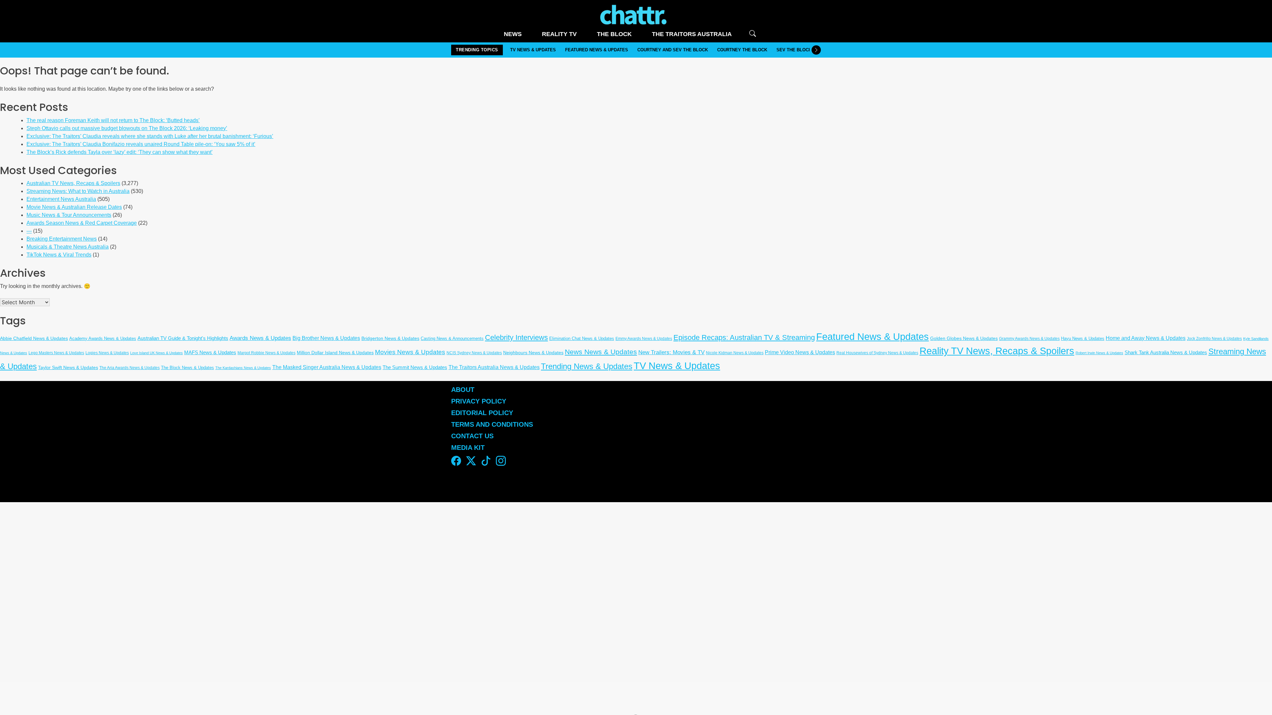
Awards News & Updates (260, 338)
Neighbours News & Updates (533, 352)
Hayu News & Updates (1082, 338)
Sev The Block (794, 49)
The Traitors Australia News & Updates (494, 367)
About (462, 389)
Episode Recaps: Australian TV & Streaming (744, 337)
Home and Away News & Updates (1146, 338)
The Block (614, 34)
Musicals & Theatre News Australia (67, 247)
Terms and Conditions (492, 424)
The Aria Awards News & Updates (129, 367)
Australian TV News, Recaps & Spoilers (73, 183)
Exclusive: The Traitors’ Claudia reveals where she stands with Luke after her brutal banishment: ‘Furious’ (149, 136)
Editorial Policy (483, 412)
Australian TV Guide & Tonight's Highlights (182, 338)
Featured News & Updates (596, 49)
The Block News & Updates (187, 367)
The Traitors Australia (692, 34)
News (513, 34)
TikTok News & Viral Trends (58, 255)
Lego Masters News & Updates (56, 353)
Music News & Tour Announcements (68, 215)
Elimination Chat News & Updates (581, 338)
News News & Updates (601, 352)
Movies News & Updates (410, 352)
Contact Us (472, 436)
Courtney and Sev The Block (672, 49)
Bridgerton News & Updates (390, 338)
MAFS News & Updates (210, 352)
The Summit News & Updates (415, 367)
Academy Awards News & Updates (102, 338)
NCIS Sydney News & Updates (474, 353)
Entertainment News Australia (61, 199)
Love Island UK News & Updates (156, 353)
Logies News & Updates (107, 353)
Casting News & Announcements (452, 338)
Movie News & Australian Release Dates (74, 207)
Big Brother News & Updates (326, 338)
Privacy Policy (478, 401)
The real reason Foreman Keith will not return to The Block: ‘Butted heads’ (113, 120)
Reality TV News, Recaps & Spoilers (997, 351)
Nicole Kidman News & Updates (735, 353)
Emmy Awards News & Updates (643, 338)
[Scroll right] (816, 50)
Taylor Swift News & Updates (68, 367)
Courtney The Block (742, 49)
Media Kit (468, 447)
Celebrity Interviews (516, 337)
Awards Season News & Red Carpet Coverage (81, 223)
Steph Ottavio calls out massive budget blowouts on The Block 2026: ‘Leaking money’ (126, 128)
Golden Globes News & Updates (964, 338)
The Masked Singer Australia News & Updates (326, 367)
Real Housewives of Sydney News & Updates (877, 353)
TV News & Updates (533, 49)
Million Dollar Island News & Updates (335, 352)
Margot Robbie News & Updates (266, 353)
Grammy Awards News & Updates (1029, 338)
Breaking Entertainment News (61, 239)
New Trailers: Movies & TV (671, 352)
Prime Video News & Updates (800, 352)
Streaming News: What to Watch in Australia (78, 191)
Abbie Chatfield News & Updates (34, 338)
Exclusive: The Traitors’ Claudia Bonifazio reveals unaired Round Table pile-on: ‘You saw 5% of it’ (140, 144)
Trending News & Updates (586, 366)
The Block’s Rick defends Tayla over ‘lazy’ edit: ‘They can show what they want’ (119, 152)
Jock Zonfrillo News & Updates (1214, 338)
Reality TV (559, 34)
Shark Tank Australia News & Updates (1166, 352)
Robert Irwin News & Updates (1099, 353)
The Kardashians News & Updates (243, 368)
